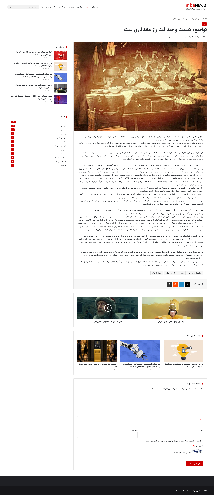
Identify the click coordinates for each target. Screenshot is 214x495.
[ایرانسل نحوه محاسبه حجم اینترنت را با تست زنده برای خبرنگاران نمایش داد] (60, 88)
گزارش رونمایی (60, 161)
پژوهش (95, 7)
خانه (203, 19)
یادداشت (63, 142)
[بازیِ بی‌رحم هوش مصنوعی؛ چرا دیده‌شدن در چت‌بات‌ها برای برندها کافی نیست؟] (183, 351)
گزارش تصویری (60, 146)
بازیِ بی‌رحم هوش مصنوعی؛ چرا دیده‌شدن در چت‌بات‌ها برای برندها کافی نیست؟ (184, 365)
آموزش (63, 150)
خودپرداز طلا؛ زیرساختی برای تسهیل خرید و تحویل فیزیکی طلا (97, 365)
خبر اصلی (170, 273)
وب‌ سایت (134, 430)
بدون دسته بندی (60, 157)
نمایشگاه (63, 153)
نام (201, 420)
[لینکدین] (181, 284)
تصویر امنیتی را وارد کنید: (182, 452)
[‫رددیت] (175, 284)
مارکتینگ (156, 273)
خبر (87, 7)
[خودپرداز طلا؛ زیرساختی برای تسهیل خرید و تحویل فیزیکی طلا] (97, 351)
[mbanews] (196, 7)
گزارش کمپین (61, 138)
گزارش (80, 7)
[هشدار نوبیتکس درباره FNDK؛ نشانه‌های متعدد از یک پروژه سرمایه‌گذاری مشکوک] (60, 99)
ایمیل (200, 430)
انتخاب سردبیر (194, 273)
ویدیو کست (62, 165)
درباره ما (62, 7)
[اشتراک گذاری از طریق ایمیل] (169, 284)
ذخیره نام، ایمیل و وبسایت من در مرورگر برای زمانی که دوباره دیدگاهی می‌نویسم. (173, 441)
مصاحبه (71, 7)
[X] (187, 284)
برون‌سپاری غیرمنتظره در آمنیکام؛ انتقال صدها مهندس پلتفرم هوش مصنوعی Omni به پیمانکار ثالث (141, 365)
